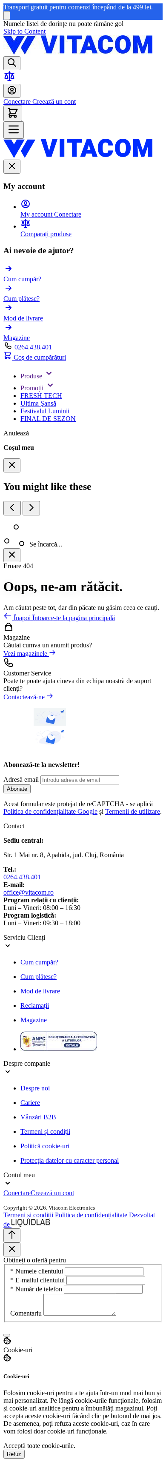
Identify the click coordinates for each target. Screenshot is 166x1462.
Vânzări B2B (38, 1117)
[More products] (31, 508)
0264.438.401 (33, 347)
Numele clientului (37, 1271)
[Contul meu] (11, 91)
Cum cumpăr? (39, 962)
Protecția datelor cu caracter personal (69, 1160)
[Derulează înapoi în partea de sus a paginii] (11, 1235)
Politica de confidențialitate (91, 1215)
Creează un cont (53, 101)
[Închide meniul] (11, 167)
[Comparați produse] (9, 79)
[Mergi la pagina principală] (77, 52)
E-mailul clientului (38, 1280)
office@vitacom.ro (28, 892)
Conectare (17, 101)
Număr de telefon (37, 1289)
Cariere (30, 1102)
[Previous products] (12, 508)
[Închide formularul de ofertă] (11, 1249)
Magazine (33, 1020)
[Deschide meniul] (13, 130)
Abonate (17, 789)
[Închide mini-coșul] (11, 465)
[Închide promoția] (6, 15)
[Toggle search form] (11, 63)
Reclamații (34, 1005)
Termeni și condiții (45, 1131)
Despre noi (35, 1088)
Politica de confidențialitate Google (50, 811)
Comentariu (26, 1313)
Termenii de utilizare (132, 811)
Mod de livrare (40, 991)
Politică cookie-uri (44, 1146)
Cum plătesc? (38, 976)
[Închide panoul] (11, 555)
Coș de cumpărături (39, 357)
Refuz (14, 1454)
